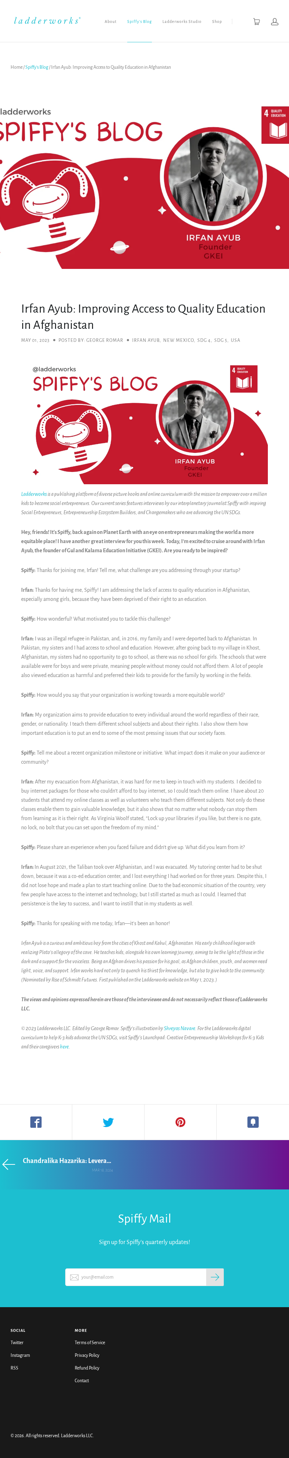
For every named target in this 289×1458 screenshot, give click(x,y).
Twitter (17, 1342)
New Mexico (178, 340)
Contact (82, 1380)
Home (17, 67)
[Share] (36, 1122)
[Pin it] (180, 1122)
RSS (14, 1368)
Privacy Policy (87, 1355)
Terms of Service (90, 1342)
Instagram (20, 1355)
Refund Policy (87, 1368)
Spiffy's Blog (139, 21)
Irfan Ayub (146, 340)
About (111, 21)
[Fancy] (253, 1122)
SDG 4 (204, 340)
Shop (217, 21)
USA (235, 340)
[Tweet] (108, 1122)
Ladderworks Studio (182, 21)
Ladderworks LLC (77, 1435)
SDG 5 (220, 340)
